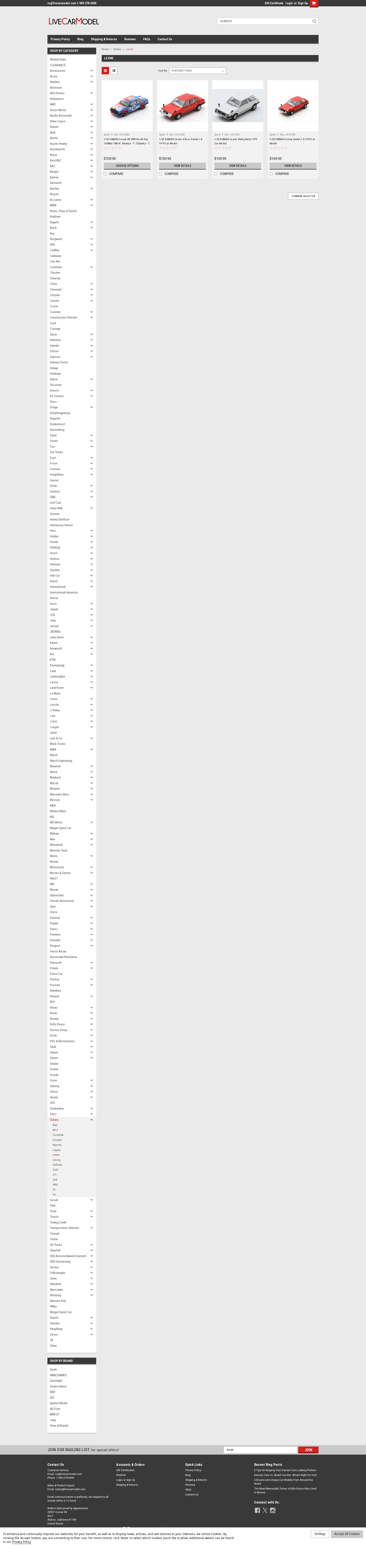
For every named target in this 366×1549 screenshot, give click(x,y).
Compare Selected (303, 196)
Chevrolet (56, 289)
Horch (53, 553)
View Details (182, 165)
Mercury (55, 800)
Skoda (54, 1097)
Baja (55, 1125)
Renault (54, 996)
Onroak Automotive (62, 901)
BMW (53, 205)
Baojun (54, 172)
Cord (53, 323)
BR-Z (55, 1130)
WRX (55, 1184)
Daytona (55, 357)
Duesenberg (57, 430)
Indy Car (55, 575)
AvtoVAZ (55, 160)
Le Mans (55, 693)
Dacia (53, 334)
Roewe (54, 1019)
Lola (52, 716)
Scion (53, 1080)
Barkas (54, 177)
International (57, 587)
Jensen (54, 626)
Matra (53, 772)
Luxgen (54, 727)
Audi (52, 132)
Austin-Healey (58, 144)
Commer (55, 312)
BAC (52, 166)
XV (54, 1194)
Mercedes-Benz (59, 794)
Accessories (57, 71)
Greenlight (56, 1381)
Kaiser (54, 643)
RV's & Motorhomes (62, 1041)
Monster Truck (59, 850)
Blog (80, 39)
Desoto (54, 390)
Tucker (54, 1239)
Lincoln (54, 705)
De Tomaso (57, 396)
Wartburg (55, 1295)
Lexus (53, 699)
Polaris (54, 968)
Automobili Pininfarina (63, 957)
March (54, 755)
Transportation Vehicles (64, 1228)
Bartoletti (56, 183)
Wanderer (55, 1284)
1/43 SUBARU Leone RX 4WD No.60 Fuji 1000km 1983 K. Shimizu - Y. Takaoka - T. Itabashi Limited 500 (127, 143)
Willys (53, 1306)
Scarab (54, 1075)
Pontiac (55, 979)
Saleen (54, 1052)
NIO (52, 884)
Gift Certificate (274, 3)
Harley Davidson (59, 519)
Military (54, 833)
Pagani (54, 923)
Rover (53, 1035)
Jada (53, 1420)
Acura (53, 76)
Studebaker (57, 1108)
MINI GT (55, 1414)
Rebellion (55, 991)
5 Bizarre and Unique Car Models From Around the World (283, 1482)
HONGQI (55, 547)
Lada (53, 671)
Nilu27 (54, 878)
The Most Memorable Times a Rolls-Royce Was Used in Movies (285, 1490)
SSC (52, 1103)
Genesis (55, 491)
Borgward (56, 239)
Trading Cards (58, 1222)
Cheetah (55, 278)
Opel (52, 906)
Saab (53, 1047)
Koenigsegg (57, 665)
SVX (55, 1179)
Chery (53, 284)
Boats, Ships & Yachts (63, 211)
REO (52, 1002)
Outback (57, 1164)
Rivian (53, 1013)
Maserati (55, 766)
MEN (53, 806)
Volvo (53, 1278)
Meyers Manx (58, 811)
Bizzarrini (55, 200)
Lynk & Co (56, 738)
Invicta (54, 598)
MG (52, 817)
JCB (52, 615)
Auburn (54, 127)
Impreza (57, 1144)
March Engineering (61, 761)
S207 (55, 1169)
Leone (56, 1154)
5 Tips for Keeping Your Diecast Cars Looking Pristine (285, 1470)
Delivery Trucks (59, 362)
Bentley (54, 189)
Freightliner (57, 474)
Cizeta (54, 306)
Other (53, 1346)
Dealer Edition (58, 1386)
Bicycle (54, 194)
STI (54, 1174)
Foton (53, 463)
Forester (57, 1140)
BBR (52, 1392)
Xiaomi (54, 1318)
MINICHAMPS (58, 1375)
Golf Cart (55, 503)
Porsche (55, 985)
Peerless (55, 934)
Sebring (54, 1086)
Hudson (55, 559)
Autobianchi (57, 149)
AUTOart (55, 1409)
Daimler (54, 346)
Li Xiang (55, 710)
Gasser (54, 480)
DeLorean (56, 385)
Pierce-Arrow (58, 951)
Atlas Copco (57, 121)
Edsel (53, 435)
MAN (53, 749)
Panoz (54, 929)
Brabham (55, 216)
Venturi (54, 1267)
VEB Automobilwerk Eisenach (68, 1256)
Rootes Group (58, 1030)
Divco (53, 402)
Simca (54, 1091)
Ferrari (54, 441)
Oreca (53, 912)
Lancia (54, 682)
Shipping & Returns (104, 39)
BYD (52, 245)
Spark (53, 1369)
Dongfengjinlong (60, 413)
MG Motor (56, 822)
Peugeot (55, 946)
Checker (55, 273)
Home (105, 49)
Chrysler (55, 295)
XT (54, 1189)
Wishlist (121, 1475)
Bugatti (54, 222)
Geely (53, 486)
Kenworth (56, 648)
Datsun (54, 351)
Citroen (54, 301)
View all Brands (59, 1426)
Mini (52, 839)
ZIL (52, 1340)
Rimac (54, 1007)
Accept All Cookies (347, 1534)
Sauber (54, 1064)
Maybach (55, 777)
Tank (53, 1205)
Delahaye (55, 374)
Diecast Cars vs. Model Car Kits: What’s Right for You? (285, 1475)
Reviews (130, 39)
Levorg (56, 1159)
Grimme (55, 514)
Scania (54, 1069)
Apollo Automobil (61, 115)
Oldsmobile (57, 895)
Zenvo (54, 1334)
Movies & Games (60, 873)
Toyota (54, 1217)
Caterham (56, 267)
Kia (52, 654)
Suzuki (54, 1200)
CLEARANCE (58, 65)
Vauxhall (55, 1250)
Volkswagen (57, 1273)
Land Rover (57, 688)
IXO (52, 1398)
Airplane (55, 82)
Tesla (53, 1211)
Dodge (54, 407)
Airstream (56, 88)
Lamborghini (57, 676)
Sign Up (303, 3)
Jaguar (54, 609)
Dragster (55, 418)
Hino (53, 531)
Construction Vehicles (63, 317)
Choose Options (127, 165)
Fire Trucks (56, 452)
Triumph (55, 1234)
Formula (55, 469)
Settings (320, 1534)
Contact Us (165, 39)
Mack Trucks (57, 744)
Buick (53, 228)
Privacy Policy (60, 39)
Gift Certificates (125, 1470)
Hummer (55, 564)
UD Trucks (56, 1245)
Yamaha (55, 1323)
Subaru (54, 1120)
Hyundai (55, 570)
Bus (52, 233)
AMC (53, 104)
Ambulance (57, 99)
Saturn (54, 1058)
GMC (53, 497)
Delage (54, 368)
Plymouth (56, 963)
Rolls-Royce (57, 1024)
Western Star (58, 1301)
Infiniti (54, 581)
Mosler (54, 862)
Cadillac (55, 250)
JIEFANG (55, 632)
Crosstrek (58, 1134)
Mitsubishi (56, 845)
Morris (54, 856)
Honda (54, 542)
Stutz (53, 1114)
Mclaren (55, 789)
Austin (54, 138)
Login (289, 3)
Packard (55, 918)
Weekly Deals (58, 59)
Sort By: (163, 70)
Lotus (53, 721)
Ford (52, 458)
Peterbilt (55, 940)
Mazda (54, 783)
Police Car (56, 974)
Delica (53, 379)
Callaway (55, 256)
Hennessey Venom (61, 525)
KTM (52, 660)
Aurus (53, 155)
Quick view (127, 128)
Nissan (54, 890)
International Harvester (64, 592)
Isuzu (53, 604)
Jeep (53, 620)
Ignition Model (58, 1403)
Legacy (56, 1149)
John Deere (57, 637)
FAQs (146, 39)
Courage (55, 329)
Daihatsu (55, 340)
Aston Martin (58, 110)
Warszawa (56, 1290)
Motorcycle (57, 867)
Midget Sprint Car (60, 828)
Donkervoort (57, 424)
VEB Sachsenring (60, 1261)
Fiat (52, 447)
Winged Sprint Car (61, 1312)
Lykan (53, 732)
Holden (54, 536)
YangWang (56, 1329)
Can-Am (55, 261)
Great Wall (56, 508)
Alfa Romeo (57, 93)
